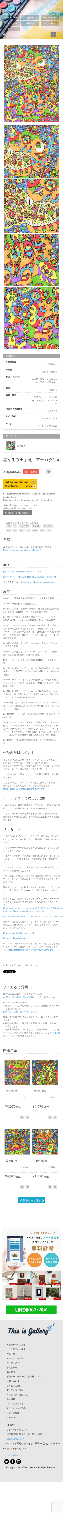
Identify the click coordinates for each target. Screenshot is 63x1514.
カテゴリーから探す (49, 18)
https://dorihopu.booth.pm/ (15, 938)
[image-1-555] (31, 151)
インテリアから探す (16, 1349)
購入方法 (11, 1372)
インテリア (24, 525)
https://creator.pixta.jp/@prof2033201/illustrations (30, 949)
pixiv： (6, 571)
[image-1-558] (31, 318)
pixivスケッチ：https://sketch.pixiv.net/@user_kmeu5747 (30, 576)
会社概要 (11, 1399)
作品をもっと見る (30, 1200)
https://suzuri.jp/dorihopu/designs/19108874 (23, 788)
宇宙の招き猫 (40, 1160)
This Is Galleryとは (15, 1404)
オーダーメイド (49, 23)
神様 (22, 530)
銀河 (42, 530)
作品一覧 (30, 18)
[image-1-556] (31, 206)
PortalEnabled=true (12, 916)
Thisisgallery (12, 1454)
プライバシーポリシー (17, 1430)
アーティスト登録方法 (17, 1395)
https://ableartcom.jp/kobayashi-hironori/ (22, 549)
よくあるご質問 (14, 1385)
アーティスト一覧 (11, 18)
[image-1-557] (31, 260)
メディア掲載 (13, 1413)
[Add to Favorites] (48, 471)
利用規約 (11, 1425)
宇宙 (8, 525)
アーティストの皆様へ (17, 1408)
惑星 (8, 530)
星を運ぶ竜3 (40, 1091)
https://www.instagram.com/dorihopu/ (37, 581)
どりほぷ (21, 445)
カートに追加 (31, 471)
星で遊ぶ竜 (11, 1160)
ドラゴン (36, 525)
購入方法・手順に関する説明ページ (22, 997)
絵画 (35, 530)
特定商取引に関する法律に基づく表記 (24, 1434)
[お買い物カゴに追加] (27, 1117)
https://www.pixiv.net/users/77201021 (27, 571)
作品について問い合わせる (17, 512)
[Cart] (53, 34)
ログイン (11, 29)
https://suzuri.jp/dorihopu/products (19, 933)
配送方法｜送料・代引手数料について (21, 1011)
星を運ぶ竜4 (12, 1091)
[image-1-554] (31, 83)
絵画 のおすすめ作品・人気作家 (23, 522)
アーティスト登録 (11, 23)
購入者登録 (30, 23)
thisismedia (12, 1417)
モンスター (48, 525)
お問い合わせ (13, 1381)
